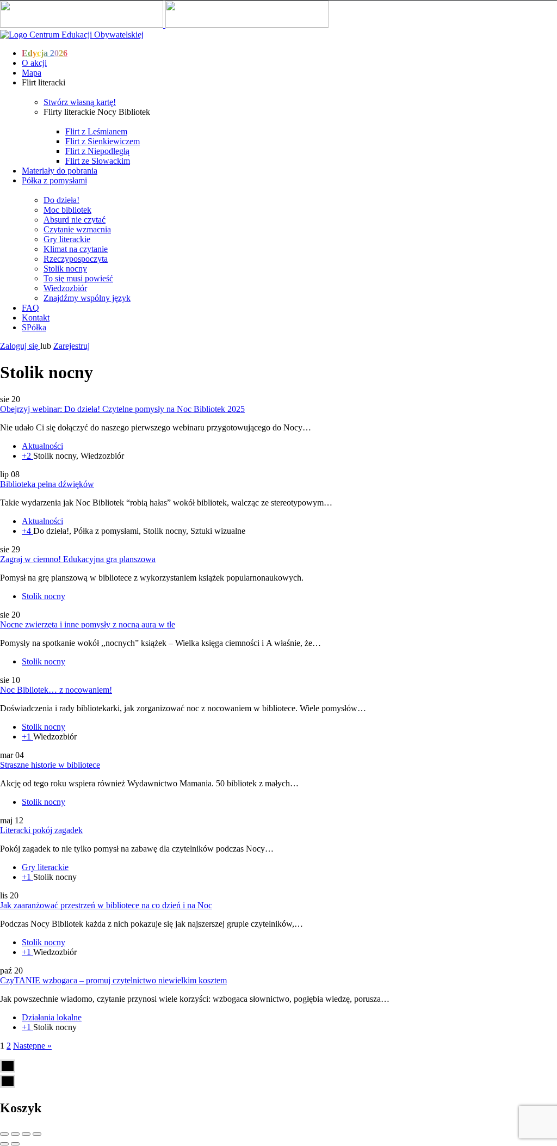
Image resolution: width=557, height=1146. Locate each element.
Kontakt (35, 317)
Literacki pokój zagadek (41, 830)
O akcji (34, 62)
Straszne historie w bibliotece (50, 764)
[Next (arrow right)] (15, 1143)
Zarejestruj (71, 345)
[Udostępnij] (15, 1134)
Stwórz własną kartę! (80, 102)
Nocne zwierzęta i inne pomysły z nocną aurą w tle (87, 624)
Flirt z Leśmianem (96, 131)
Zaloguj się (20, 345)
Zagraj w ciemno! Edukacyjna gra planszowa (78, 559)
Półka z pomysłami (54, 180)
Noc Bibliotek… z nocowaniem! (56, 689)
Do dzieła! (61, 200)
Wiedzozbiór (65, 288)
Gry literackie (67, 239)
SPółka (34, 327)
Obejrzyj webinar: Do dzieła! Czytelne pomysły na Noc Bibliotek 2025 (122, 409)
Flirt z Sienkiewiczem (102, 141)
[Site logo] (82, 24)
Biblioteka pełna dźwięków (47, 484)
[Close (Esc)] (4, 1134)
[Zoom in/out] (37, 1134)
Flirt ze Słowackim (97, 160)
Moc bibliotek (67, 209)
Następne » (32, 1045)
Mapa (31, 72)
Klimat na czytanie (76, 249)
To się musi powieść (78, 278)
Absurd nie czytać (75, 219)
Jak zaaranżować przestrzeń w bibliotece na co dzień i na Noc (106, 905)
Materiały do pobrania (59, 170)
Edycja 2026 (44, 53)
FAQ (30, 307)
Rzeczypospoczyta (76, 258)
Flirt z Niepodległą (97, 151)
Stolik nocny (65, 268)
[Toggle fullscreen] (26, 1134)
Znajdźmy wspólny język (87, 298)
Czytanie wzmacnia (77, 229)
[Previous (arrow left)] (4, 1143)
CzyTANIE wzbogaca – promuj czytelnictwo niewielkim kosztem (113, 980)
